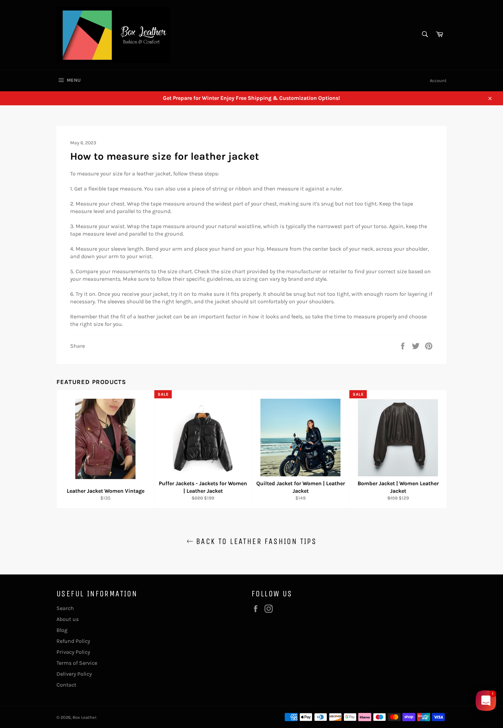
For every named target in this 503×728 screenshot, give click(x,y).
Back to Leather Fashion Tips (255, 541)
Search (65, 608)
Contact (66, 684)
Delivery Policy (74, 674)
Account (438, 80)
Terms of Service (76, 663)
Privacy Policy (73, 652)
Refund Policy (73, 641)
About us (67, 619)
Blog (61, 630)
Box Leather (84, 717)
